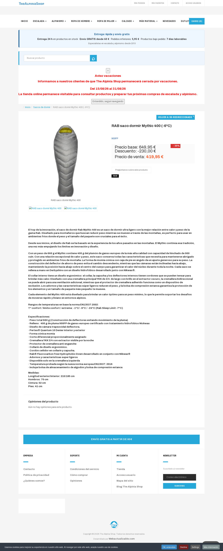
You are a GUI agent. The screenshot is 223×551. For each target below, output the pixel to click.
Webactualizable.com (122, 538)
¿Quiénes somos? (34, 480)
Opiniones (76, 480)
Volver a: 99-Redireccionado (175, 117)
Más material (147, 21)
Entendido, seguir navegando (108, 101)
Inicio (24, 21)
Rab (115, 176)
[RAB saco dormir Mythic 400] (65, 160)
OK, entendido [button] (169, 547)
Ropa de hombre (81, 21)
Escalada (39, 21)
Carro (196, 21)
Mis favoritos (158, 3)
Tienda (121, 469)
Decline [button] (183, 547)
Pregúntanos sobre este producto (131, 170)
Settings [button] (195, 547)
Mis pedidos (139, 3)
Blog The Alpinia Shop (130, 486)
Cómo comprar (79, 475)
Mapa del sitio (125, 480)
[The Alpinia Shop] (31, 3)
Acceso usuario (126, 475)
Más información (211, 547)
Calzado (127, 21)
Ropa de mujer (106, 21)
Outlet (185, 21)
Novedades (169, 21)
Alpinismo (58, 21)
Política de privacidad (36, 475)
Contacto (175, 3)
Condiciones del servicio (84, 469)
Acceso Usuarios (193, 3)
